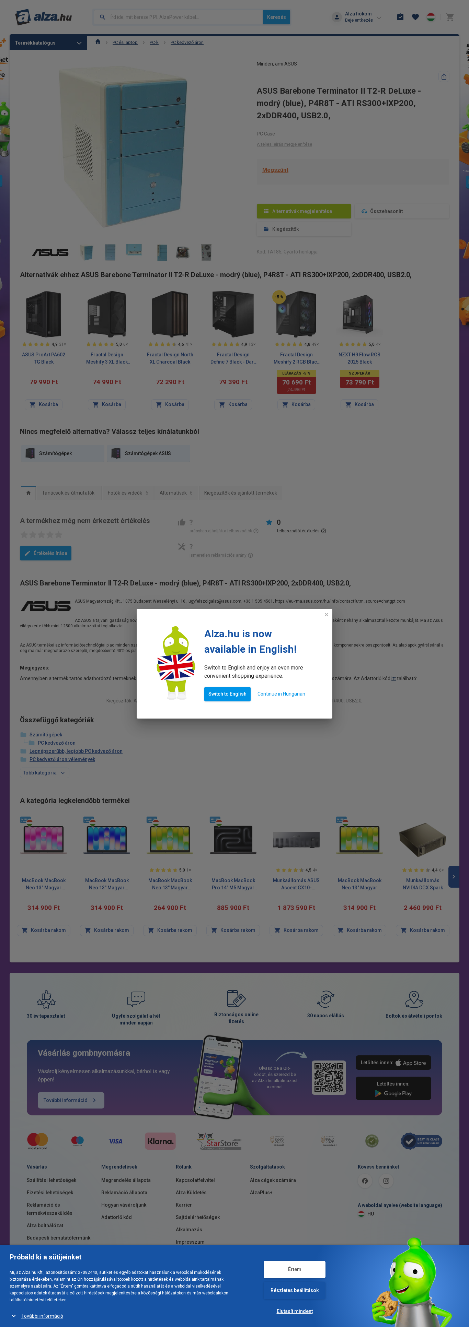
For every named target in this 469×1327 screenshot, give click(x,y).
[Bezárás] (326, 614)
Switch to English (227, 694)
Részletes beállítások (295, 1290)
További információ (42, 1316)
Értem (294, 1269)
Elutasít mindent (295, 1311)
